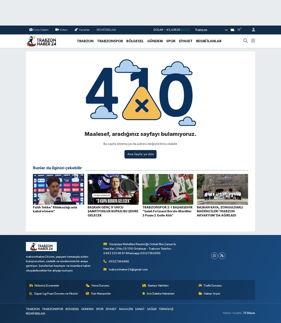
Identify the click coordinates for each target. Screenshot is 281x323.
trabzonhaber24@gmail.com (128, 269)
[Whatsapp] (214, 255)
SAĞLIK (152, 309)
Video (64, 29)
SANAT (140, 309)
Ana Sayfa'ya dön (140, 154)
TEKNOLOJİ (166, 309)
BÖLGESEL (135, 41)
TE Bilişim (249, 313)
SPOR (170, 41)
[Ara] (246, 41)
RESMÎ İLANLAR (208, 41)
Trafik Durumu (212, 285)
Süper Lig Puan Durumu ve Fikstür (56, 293)
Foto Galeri (40, 29)
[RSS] (221, 255)
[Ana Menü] (253, 41)
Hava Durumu (100, 285)
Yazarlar (84, 29)
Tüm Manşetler (101, 293)
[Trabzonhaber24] (41, 41)
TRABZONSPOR (110, 41)
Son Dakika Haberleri (160, 293)
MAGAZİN (126, 309)
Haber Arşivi (212, 293)
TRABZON (85, 41)
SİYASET (186, 41)
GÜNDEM (155, 41)
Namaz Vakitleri (158, 285)
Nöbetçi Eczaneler (47, 285)
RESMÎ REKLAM (106, 29)
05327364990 (119, 261)
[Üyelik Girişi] (251, 30)
